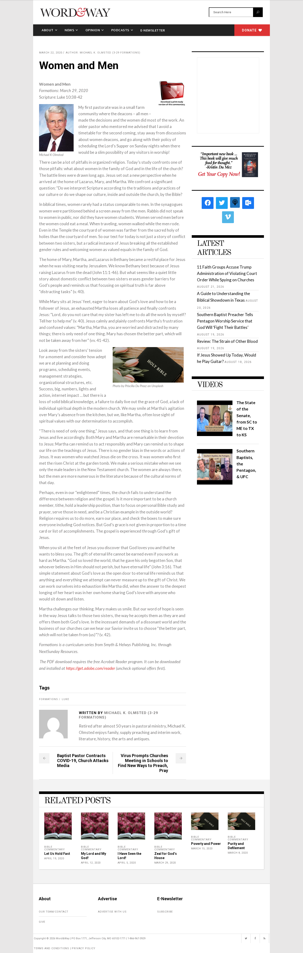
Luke (65, 699)
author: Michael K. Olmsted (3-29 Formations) (103, 52)
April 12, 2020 (91, 862)
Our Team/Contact (53, 911)
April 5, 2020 (127, 862)
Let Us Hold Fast (57, 854)
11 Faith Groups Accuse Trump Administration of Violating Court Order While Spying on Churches (227, 273)
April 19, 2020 (54, 858)
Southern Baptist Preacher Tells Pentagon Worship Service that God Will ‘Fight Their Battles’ (225, 321)
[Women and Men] (53, 724)
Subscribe (165, 911)
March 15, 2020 (202, 848)
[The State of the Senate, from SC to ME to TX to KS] (214, 434)
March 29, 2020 (165, 862)
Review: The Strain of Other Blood (227, 341)
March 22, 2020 (50, 52)
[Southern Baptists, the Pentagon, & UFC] (214, 483)
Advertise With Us (112, 911)
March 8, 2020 (238, 852)
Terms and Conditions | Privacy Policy (64, 948)
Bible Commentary (54, 848)
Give (42, 921)
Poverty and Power (206, 844)
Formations (48, 699)
